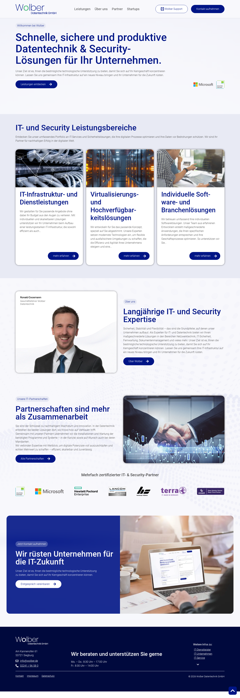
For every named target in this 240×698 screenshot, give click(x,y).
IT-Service (199, 657)
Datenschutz (48, 676)
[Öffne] (198, 664)
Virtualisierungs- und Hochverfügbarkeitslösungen (114, 206)
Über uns (101, 9)
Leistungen (82, 9)
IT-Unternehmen (203, 653)
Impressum (32, 676)
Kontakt (20, 676)
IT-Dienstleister (202, 649)
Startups (133, 9)
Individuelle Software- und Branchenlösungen (188, 202)
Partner (117, 9)
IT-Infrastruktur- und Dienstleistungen (49, 198)
